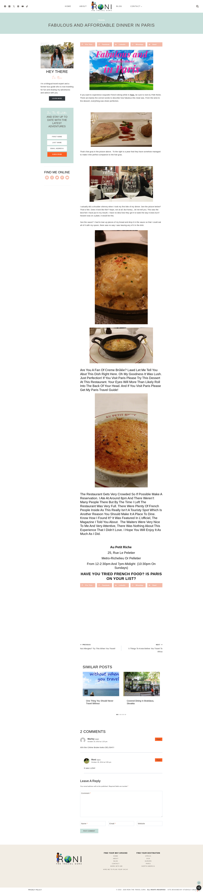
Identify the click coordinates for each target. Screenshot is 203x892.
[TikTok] (27, 6)
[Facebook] (5, 6)
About (83, 6)
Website (141, 824)
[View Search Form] (197, 6)
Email (112, 824)
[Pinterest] (18, 6)
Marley (91, 739)
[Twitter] (14, 6)
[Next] (156, 692)
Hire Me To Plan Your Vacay (115, 869)
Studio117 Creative (191, 890)
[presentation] (101, 684)
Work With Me (116, 866)
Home (68, 6)
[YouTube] (23, 6)
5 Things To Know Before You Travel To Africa (145, 648)
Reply (159, 739)
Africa (148, 856)
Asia (148, 858)
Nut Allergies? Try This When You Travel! (97, 647)
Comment (86, 793)
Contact (115, 863)
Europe (148, 861)
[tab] (117, 714)
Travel (101, 20)
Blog (119, 6)
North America (148, 866)
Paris (132, 95)
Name (84, 824)
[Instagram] (9, 6)
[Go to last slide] (86, 692)
